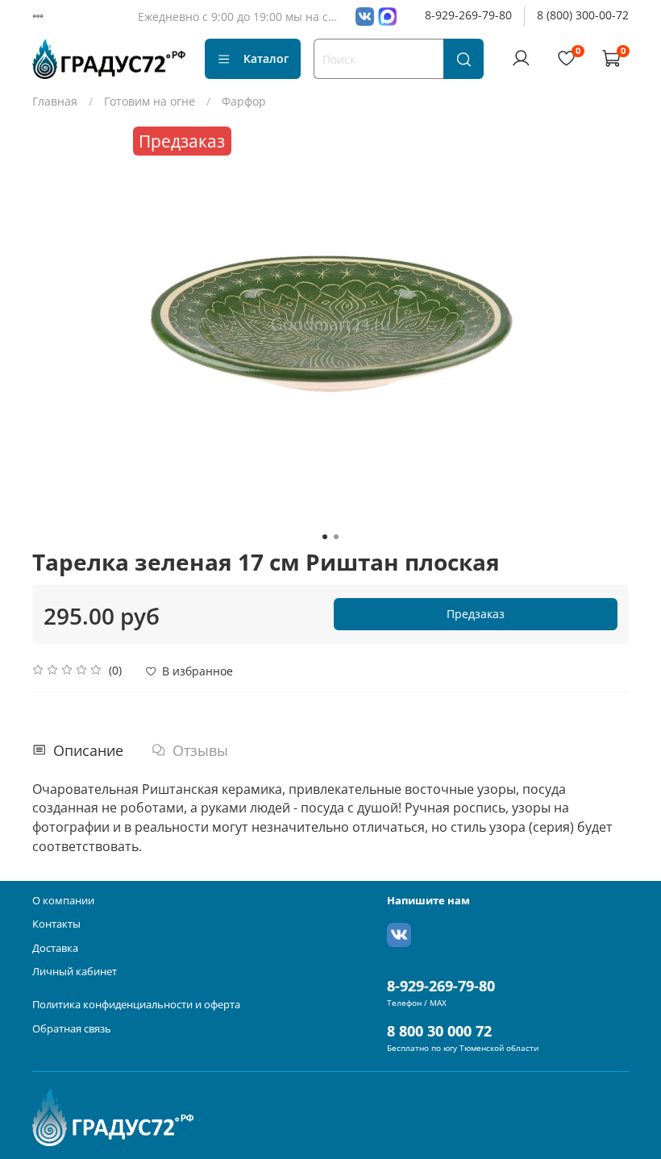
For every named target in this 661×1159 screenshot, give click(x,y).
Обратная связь (71, 1029)
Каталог (266, 58)
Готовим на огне (149, 101)
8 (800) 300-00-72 (583, 15)
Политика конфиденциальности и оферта (136, 1005)
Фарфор (244, 101)
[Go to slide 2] (336, 536)
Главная (54, 101)
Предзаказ (476, 613)
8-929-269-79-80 (468, 15)
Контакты (56, 924)
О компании (63, 901)
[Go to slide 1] (324, 536)
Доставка (55, 948)
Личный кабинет (74, 971)
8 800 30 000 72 (439, 1031)
